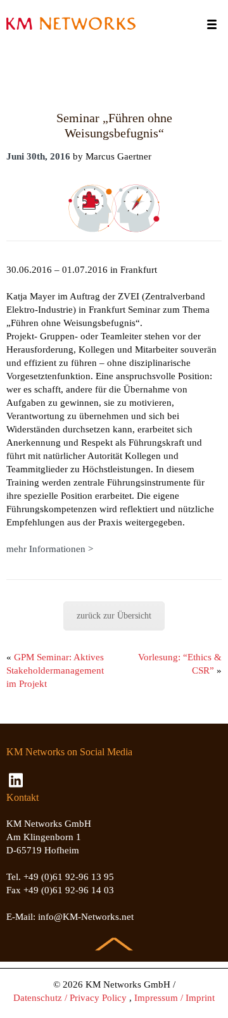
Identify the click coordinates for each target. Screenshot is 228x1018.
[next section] (114, 936)
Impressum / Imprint (174, 998)
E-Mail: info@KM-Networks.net (70, 917)
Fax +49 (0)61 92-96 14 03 (60, 890)
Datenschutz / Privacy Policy (70, 998)
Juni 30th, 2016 (38, 156)
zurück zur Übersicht (114, 615)
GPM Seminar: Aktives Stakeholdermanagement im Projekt (55, 670)
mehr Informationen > (49, 549)
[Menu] (212, 24)
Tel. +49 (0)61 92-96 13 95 (60, 877)
